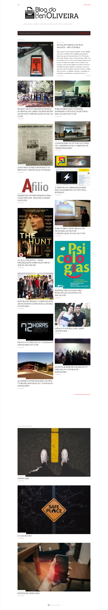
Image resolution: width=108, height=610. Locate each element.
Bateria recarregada (29, 593)
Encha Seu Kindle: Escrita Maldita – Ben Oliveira (70, 46)
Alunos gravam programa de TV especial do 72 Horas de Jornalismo (71, 369)
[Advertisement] (54, 410)
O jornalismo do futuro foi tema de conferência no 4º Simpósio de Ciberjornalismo (72, 145)
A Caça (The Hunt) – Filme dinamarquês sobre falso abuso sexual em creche (34, 262)
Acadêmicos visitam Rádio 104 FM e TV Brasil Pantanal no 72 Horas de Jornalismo (35, 383)
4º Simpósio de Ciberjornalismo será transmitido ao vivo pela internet (70, 190)
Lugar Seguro (25, 536)
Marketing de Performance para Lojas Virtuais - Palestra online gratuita (34, 198)
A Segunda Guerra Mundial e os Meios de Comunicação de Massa (34, 168)
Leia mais (88, 75)
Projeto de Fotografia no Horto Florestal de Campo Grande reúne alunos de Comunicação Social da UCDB (35, 112)
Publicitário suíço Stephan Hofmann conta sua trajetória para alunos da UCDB (71, 111)
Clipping (65, 24)
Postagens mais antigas (82, 394)
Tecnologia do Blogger (55, 605)
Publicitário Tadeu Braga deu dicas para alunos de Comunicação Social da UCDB (70, 231)
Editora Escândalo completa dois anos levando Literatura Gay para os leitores (35, 303)
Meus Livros (57, 24)
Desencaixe (23, 478)
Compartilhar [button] (60, 75)
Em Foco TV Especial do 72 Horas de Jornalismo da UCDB (35, 343)
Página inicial (28, 24)
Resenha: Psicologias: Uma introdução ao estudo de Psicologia (68, 292)
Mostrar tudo (84, 33)
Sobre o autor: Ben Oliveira (42, 24)
